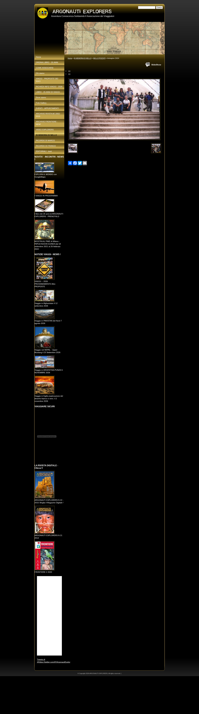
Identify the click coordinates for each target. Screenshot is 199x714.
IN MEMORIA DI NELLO (82, 58)
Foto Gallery (41, 103)
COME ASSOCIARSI (44, 68)
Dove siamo (41, 97)
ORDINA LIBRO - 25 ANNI (47, 62)
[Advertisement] (81, 695)
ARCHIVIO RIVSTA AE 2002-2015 (48, 115)
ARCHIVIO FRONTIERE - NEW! (47, 123)
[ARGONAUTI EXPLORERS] (42, 13)
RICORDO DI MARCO (45, 140)
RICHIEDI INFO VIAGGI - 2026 (49, 87)
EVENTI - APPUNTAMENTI (47, 108)
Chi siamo (40, 73)
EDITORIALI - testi (44, 151)
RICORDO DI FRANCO (46, 146)
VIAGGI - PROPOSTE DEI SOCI (47, 80)
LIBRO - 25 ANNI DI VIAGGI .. (48, 92)
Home (70, 58)
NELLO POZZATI (99, 58)
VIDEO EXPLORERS (45, 130)
